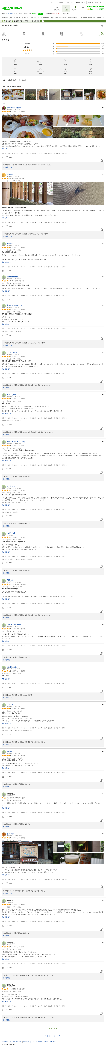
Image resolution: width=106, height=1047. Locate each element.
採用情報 (39, 1042)
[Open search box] (4, 80)
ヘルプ (53, 2)
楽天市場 (90, 2)
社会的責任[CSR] (28, 1042)
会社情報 (5, 1042)
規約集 (46, 1042)
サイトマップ (70, 2)
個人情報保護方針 (15, 1042)
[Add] (101, 26)
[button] (7, 94)
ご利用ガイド (61, 2)
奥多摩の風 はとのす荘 (10, 25)
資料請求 (52, 1042)
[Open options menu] (103, 107)
